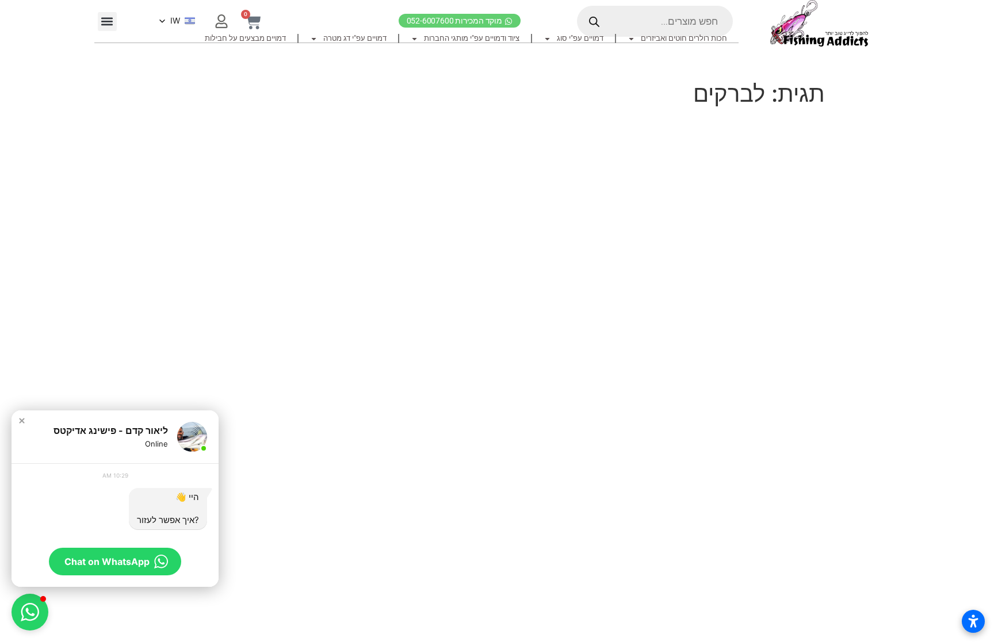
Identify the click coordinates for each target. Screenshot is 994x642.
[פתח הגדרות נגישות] (973, 621)
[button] (107, 21)
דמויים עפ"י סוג (580, 38)
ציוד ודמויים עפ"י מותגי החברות (471, 38)
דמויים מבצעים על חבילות (245, 38)
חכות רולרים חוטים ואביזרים (684, 38)
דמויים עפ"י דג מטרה (355, 38)
